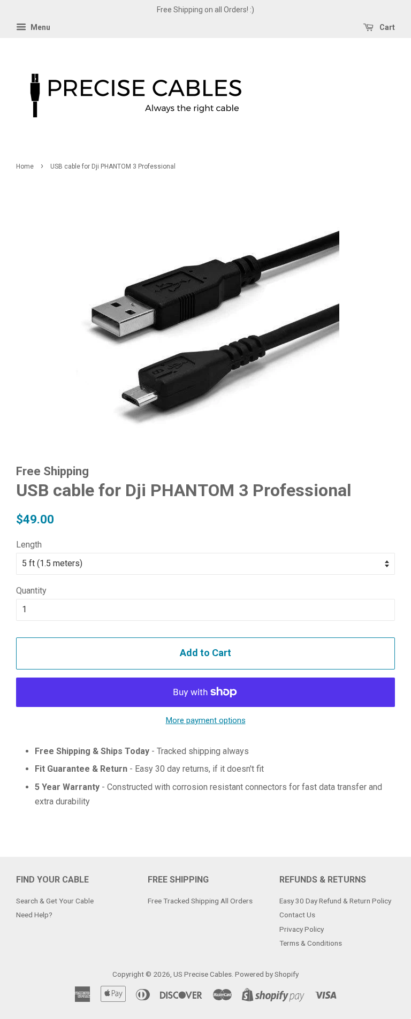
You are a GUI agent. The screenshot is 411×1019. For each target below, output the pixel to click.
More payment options (206, 720)
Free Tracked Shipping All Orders (200, 900)
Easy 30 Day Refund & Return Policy (335, 900)
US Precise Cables (202, 974)
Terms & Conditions (310, 943)
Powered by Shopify (267, 974)
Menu (39, 27)
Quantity (31, 590)
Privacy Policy (301, 929)
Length (29, 544)
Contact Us (297, 914)
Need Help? (34, 914)
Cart (386, 27)
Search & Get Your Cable (55, 900)
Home (25, 166)
